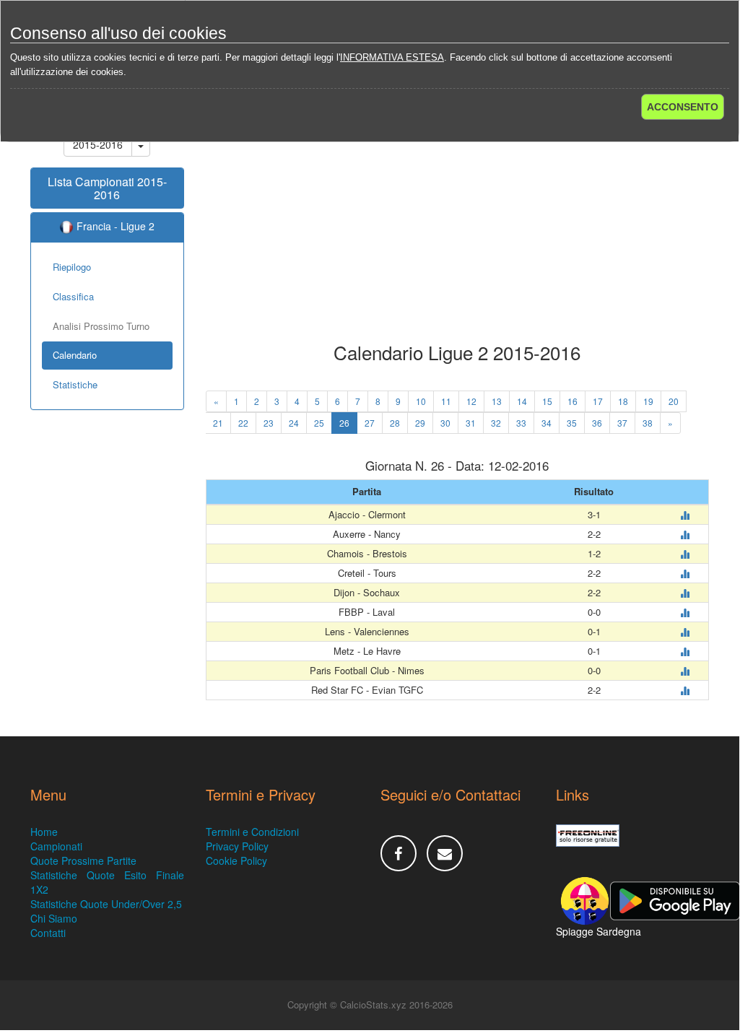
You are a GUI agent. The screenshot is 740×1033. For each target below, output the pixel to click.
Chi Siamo (53, 918)
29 (420, 423)
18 (623, 401)
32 (496, 423)
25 (319, 423)
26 (344, 423)
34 (546, 423)
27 (370, 423)
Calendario (75, 355)
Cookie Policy (236, 860)
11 (446, 401)
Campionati (56, 846)
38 (648, 423)
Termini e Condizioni (252, 831)
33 (521, 423)
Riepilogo (72, 267)
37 (622, 423)
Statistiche (75, 384)
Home (44, 831)
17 (598, 401)
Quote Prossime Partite (83, 860)
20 (674, 401)
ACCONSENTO (682, 107)
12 (471, 401)
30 (445, 423)
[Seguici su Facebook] (398, 853)
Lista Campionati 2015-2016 (107, 188)
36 (597, 423)
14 (522, 401)
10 (421, 401)
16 (572, 401)
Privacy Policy (237, 846)
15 (547, 401)
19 (648, 401)
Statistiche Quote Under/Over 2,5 (106, 904)
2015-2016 (98, 144)
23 (269, 423)
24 (294, 423)
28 (395, 423)
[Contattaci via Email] (445, 853)
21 (218, 423)
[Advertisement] (457, 227)
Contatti (48, 932)
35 (572, 423)
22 (243, 423)
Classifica (73, 296)
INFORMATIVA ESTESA (392, 57)
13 (497, 401)
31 (471, 423)
